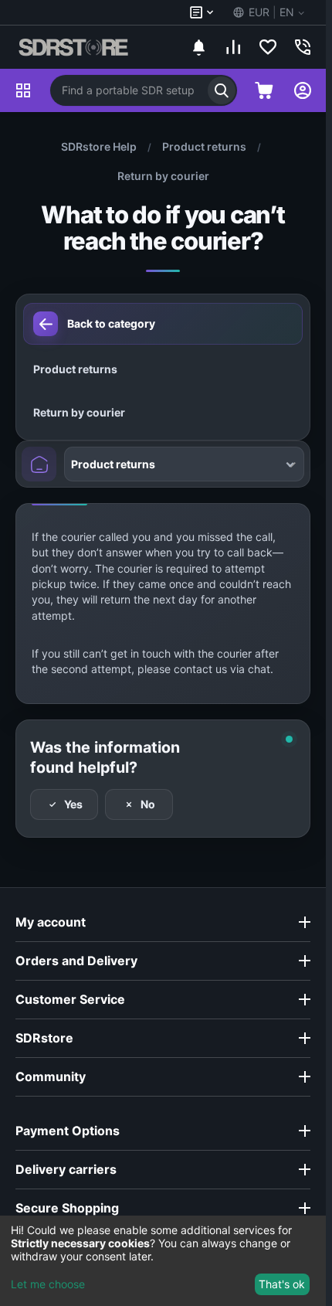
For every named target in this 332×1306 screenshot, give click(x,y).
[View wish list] (267, 47)
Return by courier (163, 175)
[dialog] (163, 1261)
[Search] (221, 90)
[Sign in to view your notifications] (198, 47)
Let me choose (48, 1284)
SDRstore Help (99, 146)
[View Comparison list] (233, 47)
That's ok (282, 1284)
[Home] (39, 464)
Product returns (204, 146)
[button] (267, 12)
